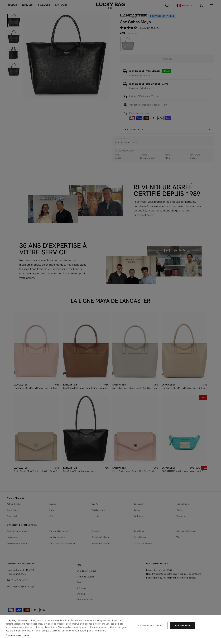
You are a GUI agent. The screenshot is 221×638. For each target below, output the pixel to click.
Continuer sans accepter (17, 635)
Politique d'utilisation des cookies (57, 630)
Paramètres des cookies (150, 625)
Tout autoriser (182, 625)
